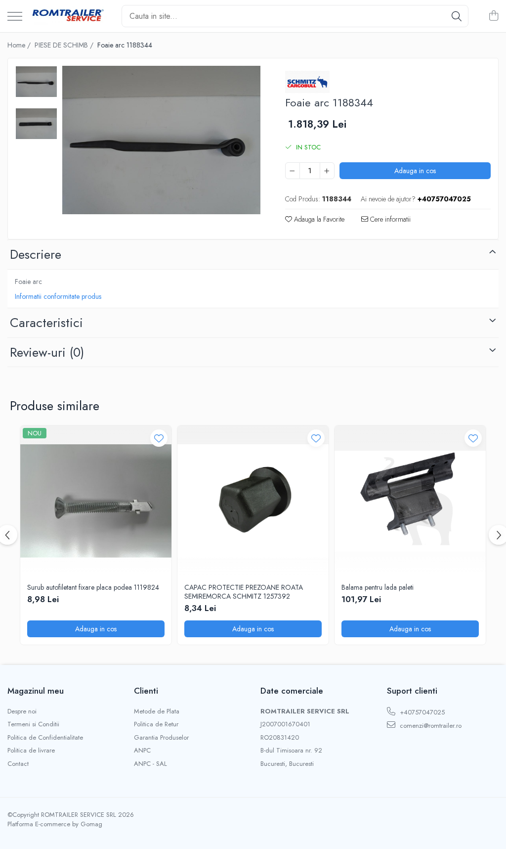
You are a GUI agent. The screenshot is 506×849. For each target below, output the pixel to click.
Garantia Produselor (161, 737)
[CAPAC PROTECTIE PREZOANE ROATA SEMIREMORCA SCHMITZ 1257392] (253, 501)
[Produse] (15, 17)
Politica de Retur (156, 724)
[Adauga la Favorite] (159, 438)
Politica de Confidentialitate (45, 737)
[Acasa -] (68, 16)
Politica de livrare (31, 750)
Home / (20, 45)
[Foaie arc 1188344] (161, 140)
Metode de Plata (156, 711)
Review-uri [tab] (47, 352)
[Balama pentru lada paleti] (410, 501)
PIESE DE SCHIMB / (65, 45)
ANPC (142, 750)
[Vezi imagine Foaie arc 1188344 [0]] (36, 81)
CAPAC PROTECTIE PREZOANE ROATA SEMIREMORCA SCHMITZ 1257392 (243, 592)
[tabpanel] (161, 140)
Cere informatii (389, 219)
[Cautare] (456, 16)
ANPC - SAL (150, 763)
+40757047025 (421, 712)
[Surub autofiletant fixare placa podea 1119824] (95, 501)
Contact (18, 763)
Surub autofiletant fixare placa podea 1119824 (93, 587)
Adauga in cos (415, 171)
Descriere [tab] (35, 254)
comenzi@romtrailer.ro (430, 725)
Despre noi (22, 711)
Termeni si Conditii (33, 724)
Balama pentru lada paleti (377, 587)
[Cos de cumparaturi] (493, 16)
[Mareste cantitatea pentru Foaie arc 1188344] (327, 170)
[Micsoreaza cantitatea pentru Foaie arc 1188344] (292, 170)
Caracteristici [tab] (46, 322)
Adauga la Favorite (318, 219)
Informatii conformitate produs (58, 296)
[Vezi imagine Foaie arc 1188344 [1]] (36, 123)
